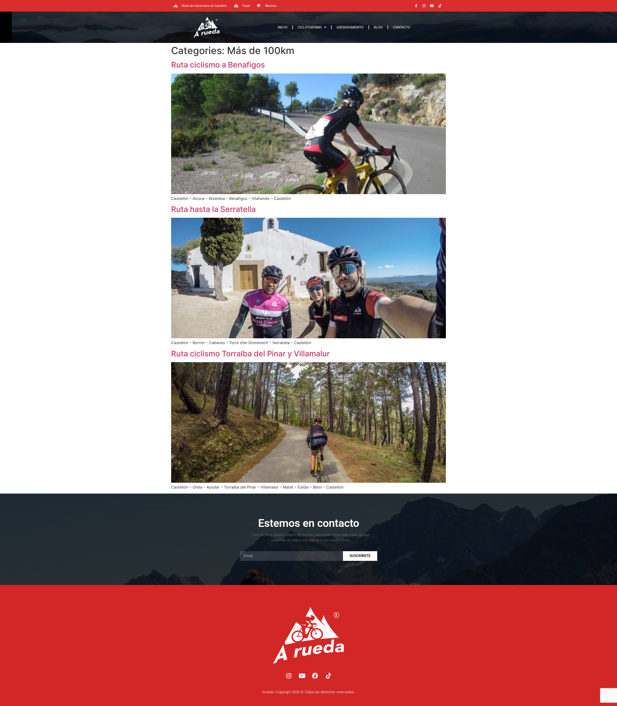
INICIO (283, 27)
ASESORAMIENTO (350, 27)
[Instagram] (424, 5)
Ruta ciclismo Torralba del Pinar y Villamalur (250, 353)
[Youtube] (432, 5)
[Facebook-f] (416, 5)
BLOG (378, 27)
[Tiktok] (439, 5)
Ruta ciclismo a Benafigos (218, 64)
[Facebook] (315, 676)
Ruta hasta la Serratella (213, 209)
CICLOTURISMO (310, 27)
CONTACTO (401, 27)
